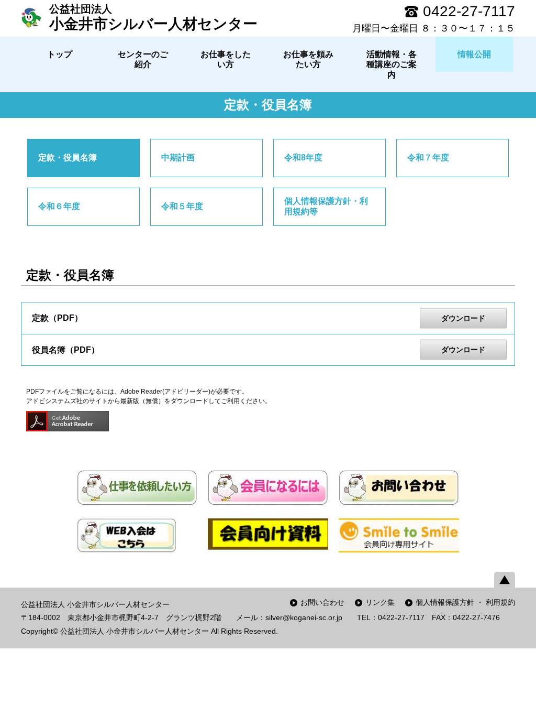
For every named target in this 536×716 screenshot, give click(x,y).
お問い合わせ (322, 602)
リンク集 (380, 602)
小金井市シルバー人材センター (153, 17)
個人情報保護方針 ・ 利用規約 (465, 602)
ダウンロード (463, 318)
